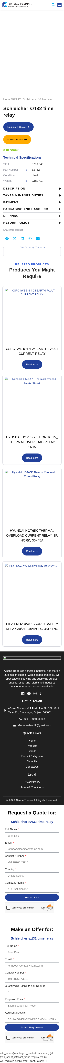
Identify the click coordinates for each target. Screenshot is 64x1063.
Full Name (11, 829)
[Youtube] (29, 693)
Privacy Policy (32, 782)
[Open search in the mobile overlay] (53, 5)
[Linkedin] (23, 693)
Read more (32, 364)
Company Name (15, 882)
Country (10, 869)
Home (6, 99)
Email (8, 842)
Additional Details (15, 1012)
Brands (32, 751)
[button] (59, 5)
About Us (32, 761)
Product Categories (32, 756)
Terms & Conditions (32, 787)
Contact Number (15, 856)
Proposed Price (14, 999)
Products (32, 746)
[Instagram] (35, 693)
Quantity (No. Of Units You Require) (26, 986)
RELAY (16, 99)
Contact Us (32, 766)
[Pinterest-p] (41, 693)
